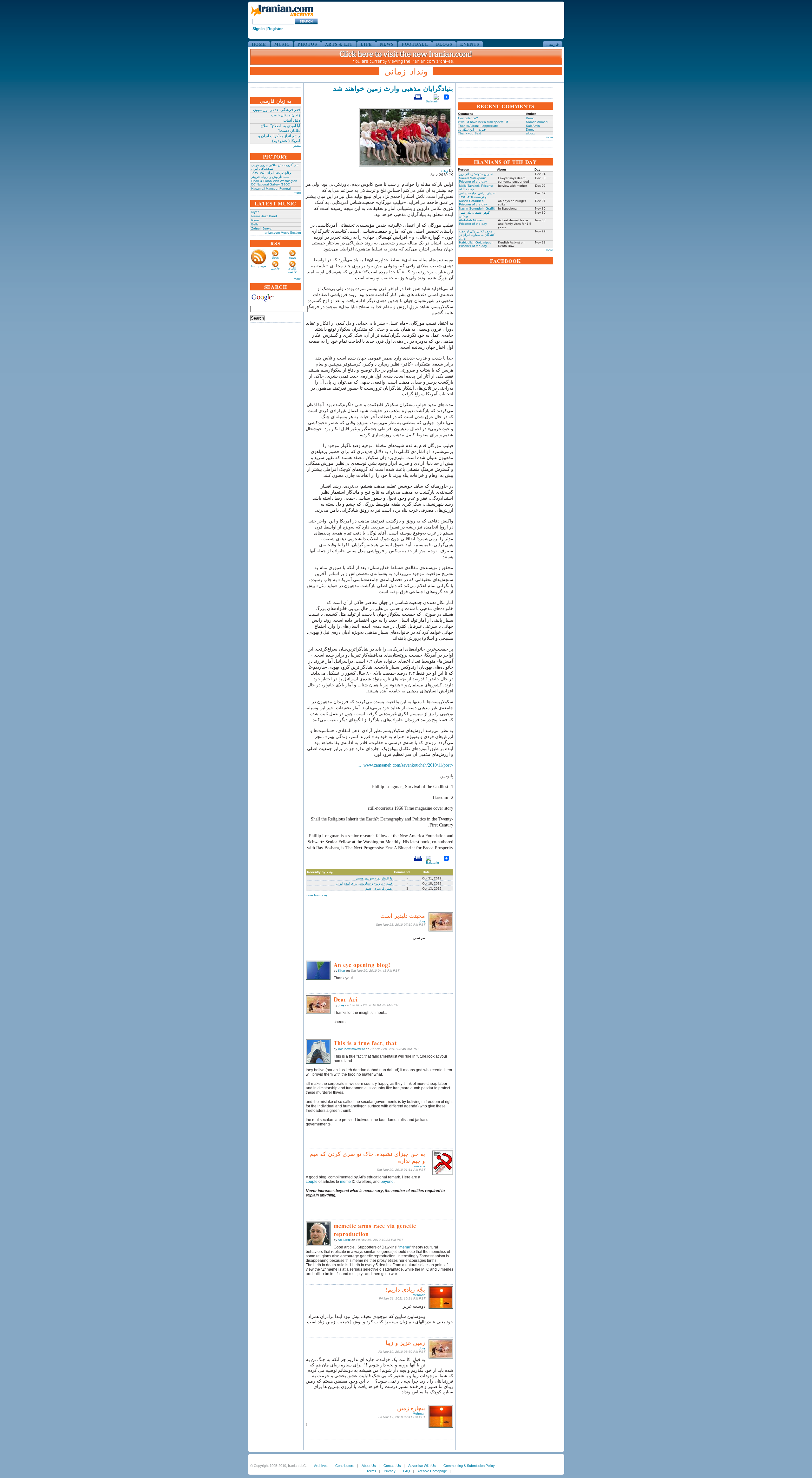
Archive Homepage (432, 1471)
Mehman (419, 1295)
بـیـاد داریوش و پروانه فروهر (270, 176)
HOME (259, 44)
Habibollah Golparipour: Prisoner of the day (476, 244)
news (292, 257)
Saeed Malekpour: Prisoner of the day (473, 179)
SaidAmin (533, 125)
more (297, 192)
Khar (341, 970)
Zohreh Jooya (261, 228)
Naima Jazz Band (264, 216)
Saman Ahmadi (537, 122)
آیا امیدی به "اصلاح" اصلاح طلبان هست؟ (280, 128)
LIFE (366, 44)
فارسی (553, 44)
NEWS (387, 44)
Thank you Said (469, 133)
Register (275, 29)
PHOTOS (307, 44)
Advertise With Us (422, 1466)
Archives (321, 1466)
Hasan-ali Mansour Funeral (271, 188)
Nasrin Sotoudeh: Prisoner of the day (473, 202)
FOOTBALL (415, 44)
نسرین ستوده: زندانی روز (476, 174)
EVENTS (469, 44)
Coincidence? (468, 118)
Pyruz (255, 220)
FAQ (406, 1471)
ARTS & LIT (339, 44)
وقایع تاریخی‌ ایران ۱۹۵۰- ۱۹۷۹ (271, 172)
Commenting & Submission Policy (469, 1466)
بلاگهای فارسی (292, 270)
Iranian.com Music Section (282, 232)
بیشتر (297, 145)
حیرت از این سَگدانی (472, 129)
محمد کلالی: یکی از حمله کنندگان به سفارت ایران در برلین (476, 235)
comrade (419, 1166)
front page (258, 266)
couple (312, 1181)
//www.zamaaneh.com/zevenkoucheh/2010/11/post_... (405, 765)
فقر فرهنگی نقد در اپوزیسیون (276, 109)
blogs (275, 257)
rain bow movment (351, 1049)
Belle (255, 224)
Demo (530, 118)
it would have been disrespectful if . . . (486, 122)
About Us (369, 1466)
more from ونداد (317, 895)
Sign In (258, 29)
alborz (530, 133)
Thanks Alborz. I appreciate (478, 125)
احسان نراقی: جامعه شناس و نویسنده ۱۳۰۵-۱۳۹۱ (477, 194)
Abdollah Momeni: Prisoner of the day (473, 221)
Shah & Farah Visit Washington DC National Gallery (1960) (274, 182)
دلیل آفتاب (291, 120)
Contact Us (392, 1466)
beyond (387, 1181)
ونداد (444, 170)
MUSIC (282, 44)
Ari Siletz (344, 1239)
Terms (371, 1471)
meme (345, 1181)
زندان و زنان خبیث (285, 115)
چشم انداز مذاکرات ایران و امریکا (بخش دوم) (279, 138)
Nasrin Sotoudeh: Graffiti (477, 208)
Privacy (390, 1471)
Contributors (344, 1466)
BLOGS (444, 44)
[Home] (282, 16)
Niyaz (255, 212)
